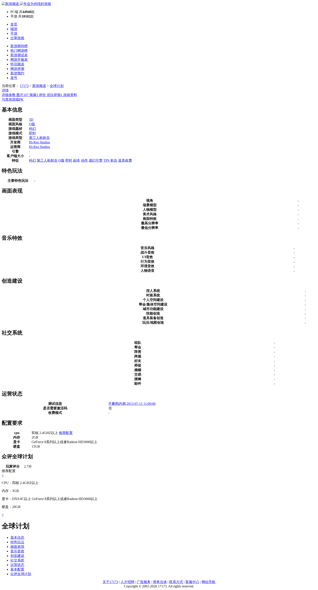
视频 (33, 95)
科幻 (32, 128)
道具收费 (125, 160)
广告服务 (144, 582)
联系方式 (176, 582)
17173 (24, 86)
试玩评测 (54, 95)
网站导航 (208, 582)
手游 (13, 33)
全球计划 (57, 86)
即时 (32, 133)
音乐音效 (17, 551)
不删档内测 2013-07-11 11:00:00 (132, 403)
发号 (13, 78)
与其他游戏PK (13, 99)
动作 (84, 160)
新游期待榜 (19, 46)
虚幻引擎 (96, 160)
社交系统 (17, 560)
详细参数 (9, 95)
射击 (113, 160)
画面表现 (17, 546)
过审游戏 (17, 38)
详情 (5, 90)
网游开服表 (19, 59)
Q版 (32, 124)
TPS (106, 160)
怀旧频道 (17, 64)
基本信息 (17, 537)
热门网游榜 (19, 50)
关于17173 (110, 582)
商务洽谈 (160, 582)
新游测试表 (19, 55)
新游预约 (17, 73)
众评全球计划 (20, 574)
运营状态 (17, 565)
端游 (13, 29)
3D (31, 119)
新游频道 (39, 86)
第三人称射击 (39, 138)
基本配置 (17, 569)
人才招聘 (127, 582)
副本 (76, 160)
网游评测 (17, 69)
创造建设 (17, 556)
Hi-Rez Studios (39, 142)
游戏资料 (70, 95)
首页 (13, 24)
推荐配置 (66, 433)
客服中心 (192, 582)
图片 (22, 95)
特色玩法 (17, 542)
